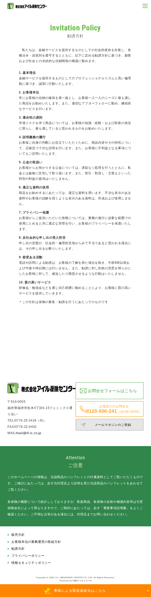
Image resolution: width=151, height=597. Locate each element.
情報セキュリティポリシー (31, 562)
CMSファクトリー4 (82, 581)
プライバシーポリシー (27, 555)
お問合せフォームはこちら (112, 391)
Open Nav (145, 6)
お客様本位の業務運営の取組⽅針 (36, 541)
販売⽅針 (18, 534)
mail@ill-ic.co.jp (28, 433)
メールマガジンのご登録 (113, 424)
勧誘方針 (18, 548)
